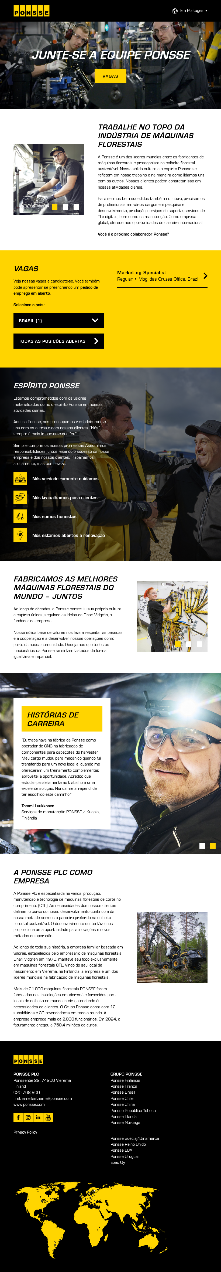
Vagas (110, 76)
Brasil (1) (30, 320)
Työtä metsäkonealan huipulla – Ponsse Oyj (31, 11)
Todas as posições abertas (52, 341)
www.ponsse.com (29, 1104)
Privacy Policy (25, 1132)
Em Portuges (191, 10)
